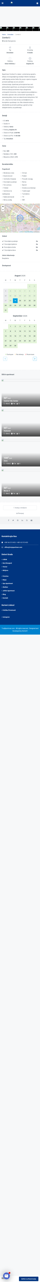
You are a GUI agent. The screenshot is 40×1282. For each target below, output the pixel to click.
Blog (4, 594)
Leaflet (21, 232)
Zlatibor (5, 587)
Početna (5, 576)
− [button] (3, 209)
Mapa (5, 580)
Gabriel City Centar (11, 401)
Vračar (5, 567)
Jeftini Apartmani (9, 591)
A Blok (5, 559)
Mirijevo (5, 570)
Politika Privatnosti (9, 610)
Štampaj (21, 513)
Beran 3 (7, 491)
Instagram (6, 617)
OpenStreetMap (29, 232)
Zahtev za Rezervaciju (28, 1279)
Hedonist (7, 431)
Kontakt (5, 598)
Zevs (5, 461)
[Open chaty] (6, 1275)
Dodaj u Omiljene (21, 508)
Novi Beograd (7, 563)
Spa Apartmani (8, 583)
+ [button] (3, 206)
